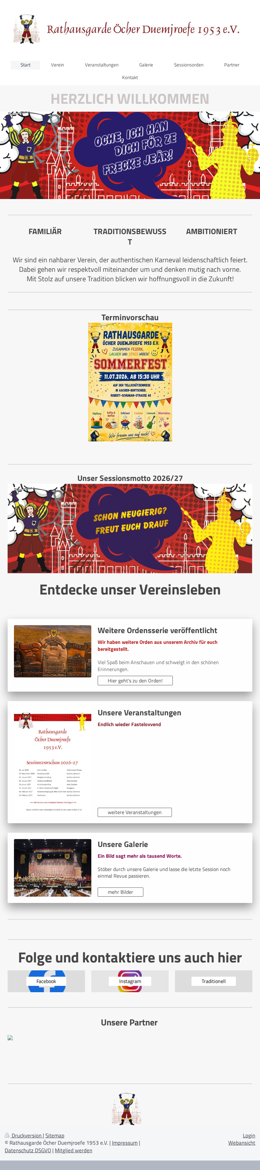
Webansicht (241, 1143)
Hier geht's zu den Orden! (135, 680)
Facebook (46, 981)
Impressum (125, 1143)
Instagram (130, 981)
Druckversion (26, 1135)
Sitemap (54, 1135)
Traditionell (214, 981)
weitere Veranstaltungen (135, 812)
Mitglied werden (73, 1150)
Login (249, 1135)
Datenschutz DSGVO (28, 1150)
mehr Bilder (120, 892)
